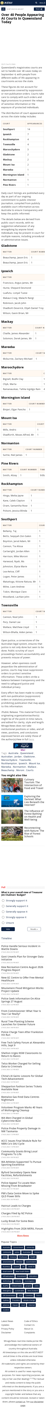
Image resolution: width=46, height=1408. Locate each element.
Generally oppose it (16, 911)
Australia (13, 753)
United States (17, 1286)
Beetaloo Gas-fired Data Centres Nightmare (20, 1098)
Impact (15, 1305)
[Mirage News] (6, 3)
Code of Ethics (31, 1321)
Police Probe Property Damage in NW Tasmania (20, 1130)
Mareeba (6, 766)
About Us (28, 1328)
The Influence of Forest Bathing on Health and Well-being (33, 815)
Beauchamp (7, 770)
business (6, 1266)
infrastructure (8, 1276)
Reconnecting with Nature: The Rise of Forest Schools (34, 832)
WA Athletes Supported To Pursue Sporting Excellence (21, 1163)
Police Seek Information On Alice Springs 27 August (20, 1000)
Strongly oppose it (16, 917)
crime (36, 1286)
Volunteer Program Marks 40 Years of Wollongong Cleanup (21, 1109)
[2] (33, 1378)
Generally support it (17, 906)
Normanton (19, 766)
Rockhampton (9, 763)
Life (3, 9)
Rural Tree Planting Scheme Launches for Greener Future (18, 1023)
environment (8, 1262)
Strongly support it (16, 900)
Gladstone (29, 756)
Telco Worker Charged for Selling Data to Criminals (20, 1065)
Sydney (6, 1300)
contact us (20, 1401)
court (23, 1305)
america (6, 1305)
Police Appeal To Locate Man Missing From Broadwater (18, 1184)
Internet (32, 1305)
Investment (21, 1276)
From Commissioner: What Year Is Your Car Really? (21, 1012)
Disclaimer (6, 1332)
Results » (34, 929)
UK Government (9, 1295)
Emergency (7, 1290)
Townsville (25, 759)
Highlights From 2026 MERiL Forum (22, 1228)
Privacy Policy (7, 1328)
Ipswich (23, 763)
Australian (7, 756)
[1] (31, 1378)
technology (7, 1281)
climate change (29, 1300)
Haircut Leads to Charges (16, 1205)
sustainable (19, 1290)
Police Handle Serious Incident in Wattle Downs (20, 947)
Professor (23, 1257)
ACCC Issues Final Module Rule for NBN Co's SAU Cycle (21, 1142)
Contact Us (29, 1325)
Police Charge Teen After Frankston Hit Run (22, 1033)
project (28, 1286)
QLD (20, 1295)
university (30, 1247)
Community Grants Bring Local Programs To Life (19, 1153)
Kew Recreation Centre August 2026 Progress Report (22, 968)
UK (23, 1266)
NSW (5, 1257)
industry (18, 1281)
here (31, 739)
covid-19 (31, 1266)
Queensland (26, 753)
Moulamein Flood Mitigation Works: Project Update (22, 989)
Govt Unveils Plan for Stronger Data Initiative (22, 958)
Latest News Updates (7, 1323)
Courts (29, 770)
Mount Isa (34, 763)
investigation (30, 1281)
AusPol (5, 1286)
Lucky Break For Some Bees (17, 1221)
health (33, 1257)
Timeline (6, 938)
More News (23, 1235)
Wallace (32, 766)
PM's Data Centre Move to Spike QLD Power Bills (20, 1195)
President (16, 1300)
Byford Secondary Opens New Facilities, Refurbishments (18, 1174)
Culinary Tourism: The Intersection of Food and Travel (33, 784)
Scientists (29, 1295)
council (16, 1266)
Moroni (20, 770)
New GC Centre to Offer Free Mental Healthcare (22, 979)
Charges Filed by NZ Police (16, 1213)
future (38, 1295)
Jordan (18, 756)
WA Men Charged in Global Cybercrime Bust (17, 1119)
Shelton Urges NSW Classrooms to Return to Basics (21, 1054)
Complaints (29, 1332)
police (17, 1252)
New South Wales (22, 1271)
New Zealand (33, 1290)
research (37, 1252)
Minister (19, 1262)
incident (6, 1310)
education (33, 1276)
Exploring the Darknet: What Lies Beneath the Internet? (34, 801)
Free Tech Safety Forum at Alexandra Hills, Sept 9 (23, 1044)
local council (7, 1271)
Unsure (10, 922)
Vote (8, 929)
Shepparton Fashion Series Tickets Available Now (21, 1088)
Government (18, 1247)
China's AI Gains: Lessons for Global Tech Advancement (22, 1077)
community (7, 1252)
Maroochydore (9, 759)
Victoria (13, 1257)
